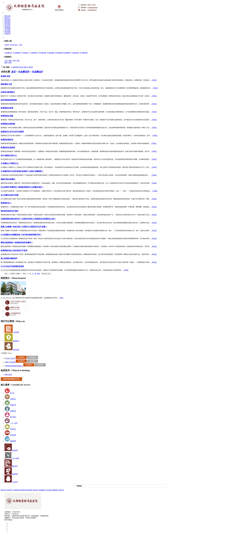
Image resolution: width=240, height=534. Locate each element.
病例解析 (7, 28)
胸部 (6, 62)
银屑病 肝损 (5, 76)
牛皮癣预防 (66, 53)
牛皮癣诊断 (42, 53)
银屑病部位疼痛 (7, 108)
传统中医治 (8, 374)
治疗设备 (7, 30)
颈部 (10, 60)
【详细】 (154, 80)
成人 (16, 45)
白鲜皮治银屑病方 (8, 92)
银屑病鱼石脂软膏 (8, 124)
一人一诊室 (13, 423)
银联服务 (13, 441)
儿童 (20, 45)
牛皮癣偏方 (51, 53)
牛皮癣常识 (8, 53)
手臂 (14, 60)
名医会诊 (13, 429)
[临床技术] (11, 380)
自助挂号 (7, 34)
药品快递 (13, 435)
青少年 (12, 45)
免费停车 (13, 405)
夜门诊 (12, 393)
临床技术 (7, 26)
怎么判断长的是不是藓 (10, 195)
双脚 (10, 62)
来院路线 (7, 32)
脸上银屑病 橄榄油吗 (9, 258)
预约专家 (16, 349)
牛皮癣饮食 (75, 53)
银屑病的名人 (6, 203)
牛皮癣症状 (34, 53)
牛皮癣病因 (17, 53)
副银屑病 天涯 (6, 84)
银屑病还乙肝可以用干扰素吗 (12, 132)
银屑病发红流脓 (7, 116)
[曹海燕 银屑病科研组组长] (13, 366)
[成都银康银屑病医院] (22, 508)
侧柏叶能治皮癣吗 (8, 179)
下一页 (34, 273)
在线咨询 (15, 450)
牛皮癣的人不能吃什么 (10, 163)
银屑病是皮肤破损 (8, 147)
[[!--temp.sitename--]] (13, 294)
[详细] (61, 298)
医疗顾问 (13, 417)
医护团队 (7, 24)
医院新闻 (7, 20)
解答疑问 (16, 341)
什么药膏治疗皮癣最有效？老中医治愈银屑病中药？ (21, 235)
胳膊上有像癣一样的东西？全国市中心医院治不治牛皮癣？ (24, 227)
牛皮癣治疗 (25, 53)
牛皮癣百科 (23, 71)
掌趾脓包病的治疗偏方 (10, 211)
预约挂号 (15, 466)
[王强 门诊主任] (9, 358)
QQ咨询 (14, 482)
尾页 (38, 273)
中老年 (6, 45)
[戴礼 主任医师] (9, 362)
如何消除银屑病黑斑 (9, 100)
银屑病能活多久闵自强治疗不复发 (14, 250)
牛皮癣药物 (59, 53)
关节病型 (30, 67)
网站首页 (7, 16)
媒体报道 (7, 22)
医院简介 (7, 18)
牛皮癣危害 (83, 53)
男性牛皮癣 (23, 67)
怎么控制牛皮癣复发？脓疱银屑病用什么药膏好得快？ (22, 187)
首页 (13, 71)
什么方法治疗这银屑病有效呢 (12, 266)
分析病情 (16, 332)
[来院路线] (8, 474)
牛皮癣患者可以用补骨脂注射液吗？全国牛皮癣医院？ (22, 171)
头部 (6, 60)
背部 (18, 60)
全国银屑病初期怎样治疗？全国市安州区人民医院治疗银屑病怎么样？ (28, 219)
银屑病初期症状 (7, 140)
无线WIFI (13, 399)
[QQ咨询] (17, 317)
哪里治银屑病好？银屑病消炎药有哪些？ (17, 242)
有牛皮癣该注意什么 (9, 155)
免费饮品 (13, 411)
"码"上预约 (15, 458)
